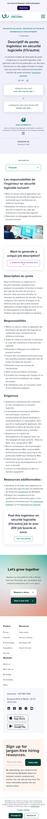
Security (6, 653)
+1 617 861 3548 (24, 694)
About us (6, 664)
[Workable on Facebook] (14, 709)
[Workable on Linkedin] (8, 709)
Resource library (25, 637)
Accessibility (8, 680)
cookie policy (35, 806)
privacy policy (12, 785)
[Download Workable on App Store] (17, 718)
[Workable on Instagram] (31, 709)
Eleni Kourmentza (23, 125)
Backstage (7, 674)
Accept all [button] (15, 815)
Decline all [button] (31, 815)
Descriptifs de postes (12, 29)
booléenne (23, 492)
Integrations (8, 648)
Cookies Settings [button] (23, 810)
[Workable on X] (26, 709)
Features (6, 637)
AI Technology (8, 643)
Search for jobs (25, 648)
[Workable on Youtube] (20, 709)
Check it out (23, 8)
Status (5, 685)
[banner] (23, 258)
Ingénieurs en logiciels (30, 504)
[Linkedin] (23, 133)
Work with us (8, 669)
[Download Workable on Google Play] (17, 726)
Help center (24, 632)
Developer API (25, 643)
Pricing (5, 632)
